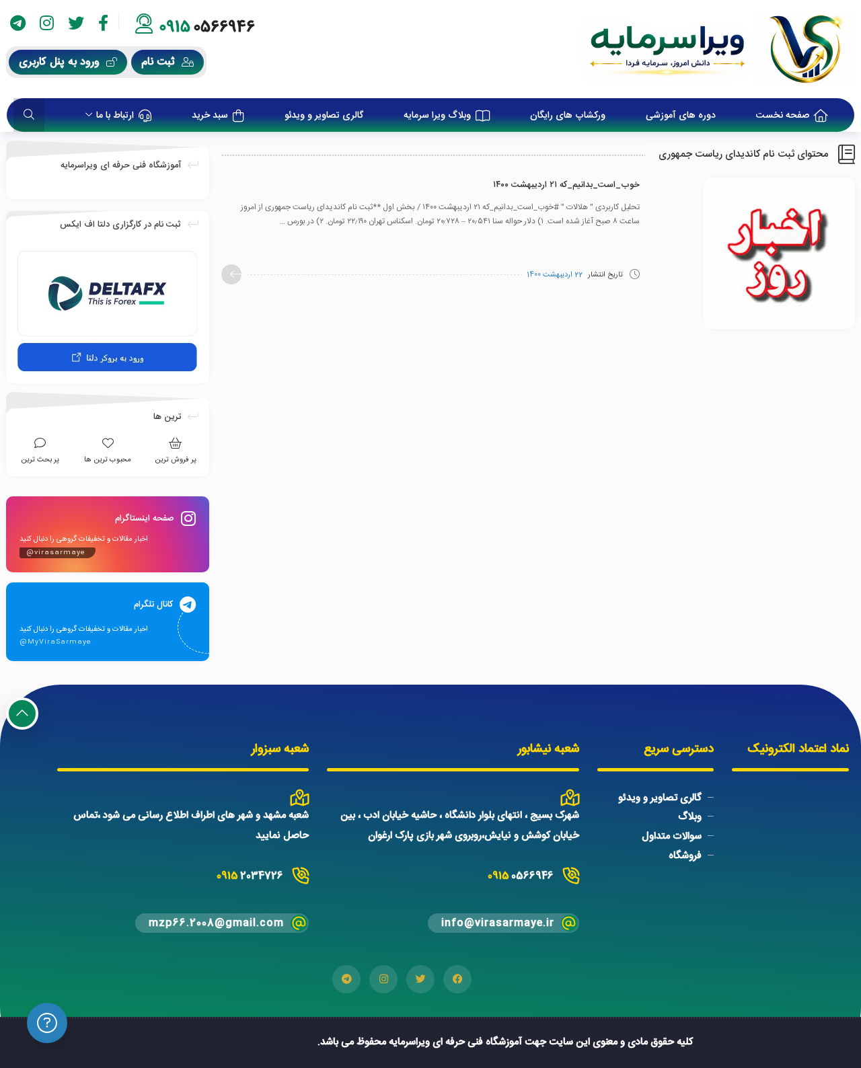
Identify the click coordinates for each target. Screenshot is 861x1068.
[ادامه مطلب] (231, 274)
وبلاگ (690, 816)
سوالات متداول (672, 836)
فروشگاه (685, 855)
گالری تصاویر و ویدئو (660, 797)
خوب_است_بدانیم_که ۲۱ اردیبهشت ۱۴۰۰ (566, 185)
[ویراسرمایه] (717, 49)
